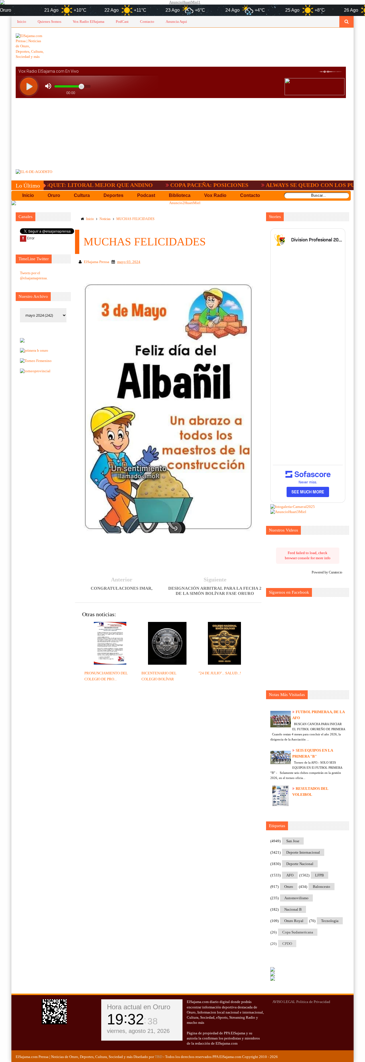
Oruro (288, 886)
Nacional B (293, 909)
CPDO (287, 943)
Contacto (147, 21)
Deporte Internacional (303, 852)
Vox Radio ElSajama (88, 21)
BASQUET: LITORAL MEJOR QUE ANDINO (69, 185)
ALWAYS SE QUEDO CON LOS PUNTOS (292, 185)
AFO (289, 875)
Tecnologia (329, 921)
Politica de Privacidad (313, 1002)
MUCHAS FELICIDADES (135, 219)
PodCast (122, 21)
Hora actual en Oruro (138, 1007)
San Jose (292, 841)
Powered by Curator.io (327, 572)
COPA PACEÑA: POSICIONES (183, 185)
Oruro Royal (293, 921)
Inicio (21, 21)
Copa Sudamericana (297, 932)
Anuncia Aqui (176, 21)
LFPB (319, 875)
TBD (158, 1057)
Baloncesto (321, 886)
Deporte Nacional (299, 864)
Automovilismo (296, 898)
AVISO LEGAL (283, 1002)
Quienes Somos (49, 21)
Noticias (105, 219)
